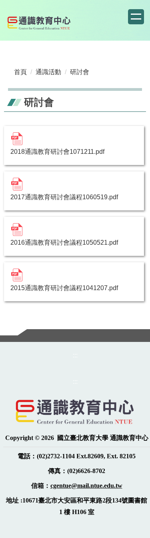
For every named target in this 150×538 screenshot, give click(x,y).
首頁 (20, 72)
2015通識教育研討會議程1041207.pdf (64, 288)
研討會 (79, 72)
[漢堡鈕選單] (136, 16)
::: (75, 355)
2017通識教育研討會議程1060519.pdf (64, 197)
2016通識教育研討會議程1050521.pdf (64, 242)
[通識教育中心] (39, 23)
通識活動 (48, 72)
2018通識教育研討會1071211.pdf (57, 151)
